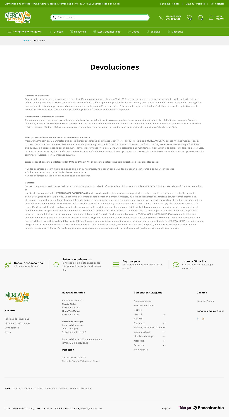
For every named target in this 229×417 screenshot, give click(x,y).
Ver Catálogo (217, 3)
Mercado (138, 314)
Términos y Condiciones (17, 323)
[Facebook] (197, 319)
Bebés (135, 31)
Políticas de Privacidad (17, 319)
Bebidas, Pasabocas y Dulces (149, 327)
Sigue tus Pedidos (169, 3)
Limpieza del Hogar (144, 336)
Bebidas (155, 31)
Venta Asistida (173, 16)
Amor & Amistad (142, 301)
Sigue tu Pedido (205, 301)
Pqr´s (8, 332)
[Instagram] (203, 319)
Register (219, 18)
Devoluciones (12, 327)
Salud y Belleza (142, 332)
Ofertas (58, 31)
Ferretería (139, 345)
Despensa (80, 31)
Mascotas (177, 31)
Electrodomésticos (108, 31)
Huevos (138, 310)
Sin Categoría (141, 349)
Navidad (138, 318)
